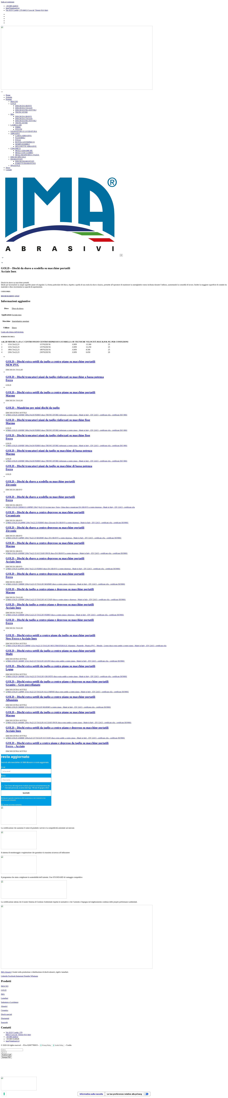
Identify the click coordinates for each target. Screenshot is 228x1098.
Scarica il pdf (6, 1055)
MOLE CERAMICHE (24, 151)
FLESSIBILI (20, 138)
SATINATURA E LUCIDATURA (23, 131)
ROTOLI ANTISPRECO (25, 142)
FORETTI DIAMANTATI (25, 163)
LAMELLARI (16, 125)
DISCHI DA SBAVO (23, 106)
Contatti (9, 170)
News (8, 168)
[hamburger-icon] (2, 91)
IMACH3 (14, 102)
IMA (12, 114)
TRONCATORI (21, 112)
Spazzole (4, 1022)
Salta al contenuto (7, 2)
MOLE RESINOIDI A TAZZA (27, 155)
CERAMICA (15, 148)
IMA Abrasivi (6, 972)
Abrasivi (4, 1006)
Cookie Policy (59, 1045)
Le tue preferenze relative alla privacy (124, 1094)
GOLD (13, 104)
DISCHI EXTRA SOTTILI (25, 110)
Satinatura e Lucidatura (9, 1002)
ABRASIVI (15, 134)
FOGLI (18, 140)
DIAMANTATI (16, 159)
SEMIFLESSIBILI (22, 144)
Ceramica (4, 1010)
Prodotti (9, 99)
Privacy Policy (46, 1045)
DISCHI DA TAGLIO (23, 108)
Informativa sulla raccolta (91, 1094)
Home (8, 95)
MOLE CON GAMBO (24, 153)
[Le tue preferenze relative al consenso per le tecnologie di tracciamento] (4, 1094)
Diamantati (5, 1018)
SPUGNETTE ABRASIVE (25, 146)
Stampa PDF (6, 1057)
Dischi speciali (6, 1014)
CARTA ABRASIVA (23, 136)
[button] (114, 260)
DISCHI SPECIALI (18, 157)
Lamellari (4, 998)
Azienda (9, 97)
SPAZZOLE (15, 166)
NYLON (18, 129)
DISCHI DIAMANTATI (24, 161)
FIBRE (18, 127)
